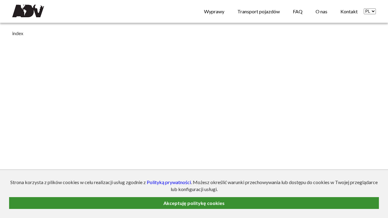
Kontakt (349, 11)
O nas (321, 11)
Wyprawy (214, 11)
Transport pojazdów (258, 11)
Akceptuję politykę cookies (194, 203)
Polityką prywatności (169, 182)
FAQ (298, 11)
